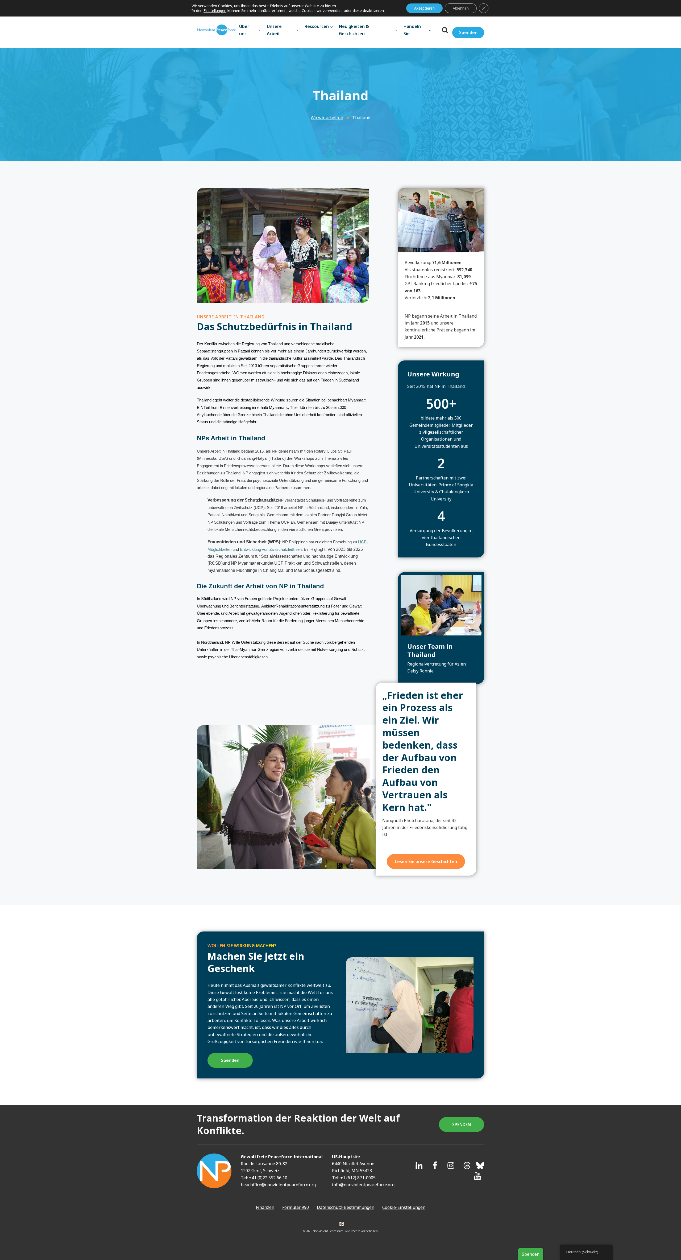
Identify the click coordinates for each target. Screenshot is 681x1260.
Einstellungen (215, 10)
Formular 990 (295, 1207)
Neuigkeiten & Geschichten (354, 29)
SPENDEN (461, 1124)
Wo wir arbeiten (327, 118)
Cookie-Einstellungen (403, 1207)
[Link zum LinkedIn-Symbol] (419, 1165)
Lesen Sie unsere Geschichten (426, 861)
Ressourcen (317, 26)
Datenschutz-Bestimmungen (345, 1207)
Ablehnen (461, 8)
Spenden (468, 32)
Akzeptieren (424, 8)
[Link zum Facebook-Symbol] (435, 1165)
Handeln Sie (412, 29)
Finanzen (265, 1207)
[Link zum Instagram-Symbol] (451, 1165)
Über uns (244, 29)
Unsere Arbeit (274, 29)
